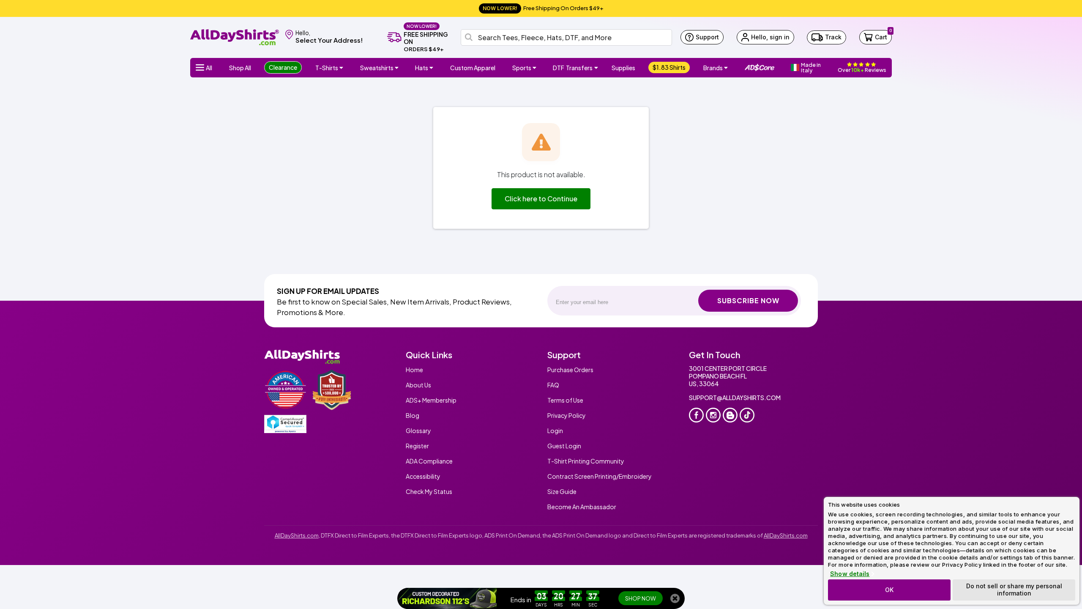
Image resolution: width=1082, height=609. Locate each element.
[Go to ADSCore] (759, 67)
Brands (713, 67)
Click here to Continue (541, 198)
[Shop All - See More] (448, 598)
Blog (412, 415)
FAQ (553, 385)
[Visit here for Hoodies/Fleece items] (397, 67)
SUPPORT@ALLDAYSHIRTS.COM (735, 397)
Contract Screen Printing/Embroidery (599, 476)
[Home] (234, 36)
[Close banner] (675, 598)
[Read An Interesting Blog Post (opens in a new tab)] (730, 415)
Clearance (283, 67)
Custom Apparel (472, 67)
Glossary (418, 430)
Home (414, 369)
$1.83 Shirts (669, 67)
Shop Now (640, 598)
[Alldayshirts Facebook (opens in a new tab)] (696, 415)
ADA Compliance (429, 461)
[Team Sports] (535, 67)
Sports (521, 67)
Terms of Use (565, 400)
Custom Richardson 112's (556, 599)
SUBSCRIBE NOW (748, 300)
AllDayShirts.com (297, 535)
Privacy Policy (566, 415)
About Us (418, 385)
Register (417, 446)
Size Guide (562, 491)
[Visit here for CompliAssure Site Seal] (285, 424)
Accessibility (423, 476)
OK (889, 589)
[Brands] (727, 67)
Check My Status (429, 491)
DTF (573, 67)
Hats (421, 67)
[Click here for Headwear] (432, 67)
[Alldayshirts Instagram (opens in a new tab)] (713, 415)
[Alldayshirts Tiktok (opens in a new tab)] (747, 415)
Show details (849, 574)
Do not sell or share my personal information (1014, 589)
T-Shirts (326, 67)
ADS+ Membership (431, 400)
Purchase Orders (570, 369)
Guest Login (564, 446)
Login (555, 430)
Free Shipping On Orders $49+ (543, 8)
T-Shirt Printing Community (585, 461)
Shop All (240, 67)
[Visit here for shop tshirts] (342, 67)
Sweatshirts (376, 67)
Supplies (623, 67)
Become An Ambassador (581, 506)
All (209, 67)
